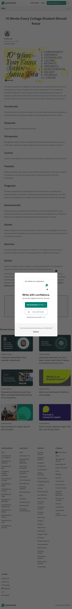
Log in (43, 317)
